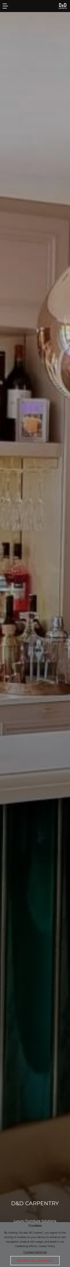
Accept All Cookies (35, 1260)
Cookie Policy (46, 1246)
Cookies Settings (35, 1252)
